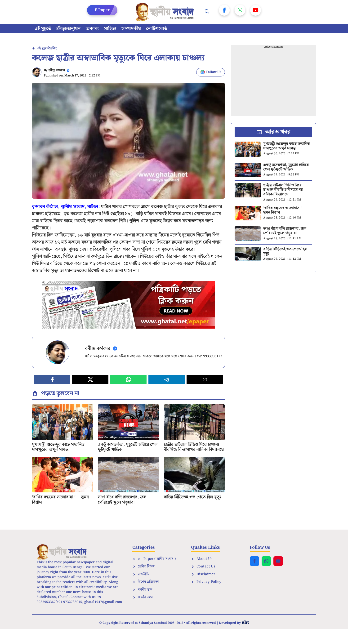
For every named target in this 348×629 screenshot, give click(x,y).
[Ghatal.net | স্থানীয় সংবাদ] (165, 12)
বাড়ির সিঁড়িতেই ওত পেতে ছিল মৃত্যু (192, 497)
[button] (207, 12)
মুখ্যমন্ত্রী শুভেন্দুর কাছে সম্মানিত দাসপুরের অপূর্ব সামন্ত (58, 447)
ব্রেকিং (53, 48)
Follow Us (213, 72)
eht (245, 622)
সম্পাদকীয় (131, 28)
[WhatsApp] (240, 10)
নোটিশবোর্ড (156, 28)
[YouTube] (255, 10)
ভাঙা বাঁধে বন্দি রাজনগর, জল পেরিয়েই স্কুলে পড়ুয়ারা (122, 500)
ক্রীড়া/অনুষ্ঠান (68, 28)
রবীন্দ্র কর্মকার (57, 70)
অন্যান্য (92, 28)
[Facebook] (224, 10)
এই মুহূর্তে (43, 28)
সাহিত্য (110, 28)
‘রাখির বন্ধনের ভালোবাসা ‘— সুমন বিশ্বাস (60, 500)
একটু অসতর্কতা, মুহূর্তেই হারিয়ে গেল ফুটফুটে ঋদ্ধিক (127, 447)
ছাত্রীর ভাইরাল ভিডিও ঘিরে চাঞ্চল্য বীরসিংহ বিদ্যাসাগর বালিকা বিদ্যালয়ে (194, 447)
